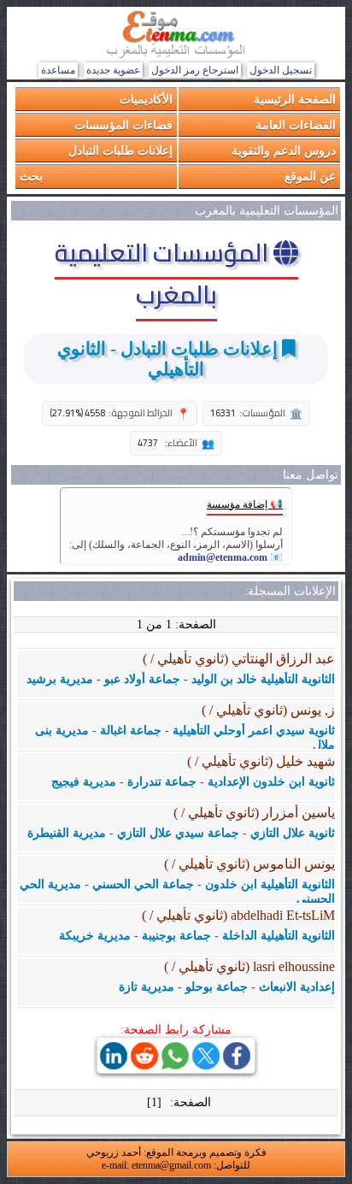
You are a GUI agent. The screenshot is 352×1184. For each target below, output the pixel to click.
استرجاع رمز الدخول (194, 70)
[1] (154, 1102)
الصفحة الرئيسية (295, 99)
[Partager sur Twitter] (206, 1064)
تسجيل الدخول (280, 70)
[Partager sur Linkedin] (113, 1064)
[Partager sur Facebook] (236, 1064)
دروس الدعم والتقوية (284, 150)
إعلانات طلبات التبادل (120, 150)
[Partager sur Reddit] (144, 1064)
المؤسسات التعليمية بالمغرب (164, 273)
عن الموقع (310, 176)
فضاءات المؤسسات (123, 124)
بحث (31, 176)
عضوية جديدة (113, 70)
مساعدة (58, 70)
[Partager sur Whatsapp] (175, 1064)
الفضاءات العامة (295, 124)
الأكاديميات (146, 99)
